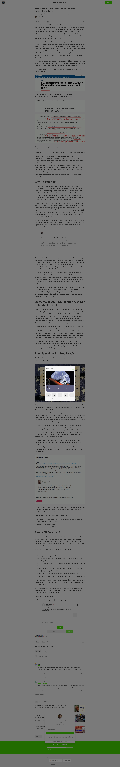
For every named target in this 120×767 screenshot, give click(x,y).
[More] (71, 395)
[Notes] (66, 395)
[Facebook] (54, 395)
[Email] (60, 395)
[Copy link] (48, 395)
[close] (73, 368)
